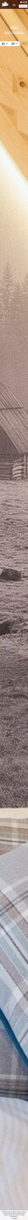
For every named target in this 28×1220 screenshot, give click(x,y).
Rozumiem (15, 1218)
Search (23, 43)
